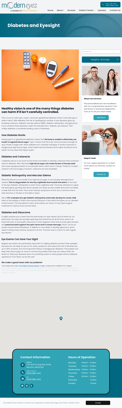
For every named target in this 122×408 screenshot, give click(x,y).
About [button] (60, 10)
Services (71, 10)
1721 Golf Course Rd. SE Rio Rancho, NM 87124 (38, 365)
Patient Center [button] (86, 10)
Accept (98, 403)
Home (50, 10)
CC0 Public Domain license (29, 266)
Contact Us (115, 10)
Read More (101, 117)
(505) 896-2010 (33, 372)
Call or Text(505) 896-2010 (112, 4)
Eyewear (102, 10)
